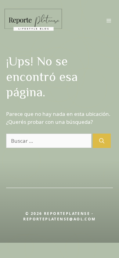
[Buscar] (102, 141)
